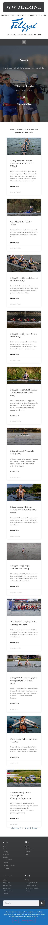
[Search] (42, 903)
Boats (5, 842)
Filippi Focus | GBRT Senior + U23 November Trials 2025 (23, 392)
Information (8, 876)
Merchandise (24, 104)
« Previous (15, 828)
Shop (27, 842)
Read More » (14, 186)
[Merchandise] (24, 97)
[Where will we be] (24, 79)
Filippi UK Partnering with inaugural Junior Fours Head (23, 680)
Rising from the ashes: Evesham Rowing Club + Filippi (22, 163)
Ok (15, 920)
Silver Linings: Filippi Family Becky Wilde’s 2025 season (23, 510)
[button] (24, 42)
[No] (44, 917)
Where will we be (24, 85)
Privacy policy (28, 920)
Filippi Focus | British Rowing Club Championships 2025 (20, 795)
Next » (34, 828)
